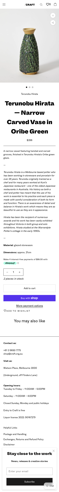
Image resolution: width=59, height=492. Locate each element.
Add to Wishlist (18, 310)
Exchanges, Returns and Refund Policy (23, 439)
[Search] (41, 4)
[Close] (54, 451)
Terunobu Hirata (29, 94)
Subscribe (29, 481)
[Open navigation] (4, 4)
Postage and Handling (14, 434)
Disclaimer (9, 444)
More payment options (29, 306)
